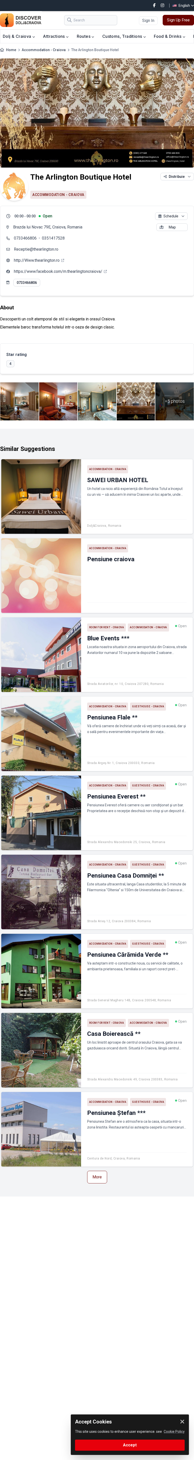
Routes (84, 36)
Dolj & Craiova (17, 36)
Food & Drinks (168, 36)
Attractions (54, 36)
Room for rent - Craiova (106, 627)
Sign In (148, 20)
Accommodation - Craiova (44, 50)
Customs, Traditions (122, 36)
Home (11, 50)
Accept (130, 1445)
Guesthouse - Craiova (148, 706)
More (97, 1177)
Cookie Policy (174, 1432)
